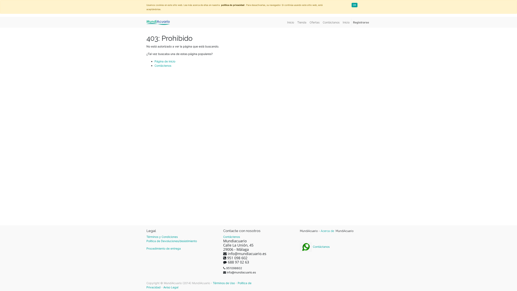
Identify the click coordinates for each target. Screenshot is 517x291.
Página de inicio (164, 61)
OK (354, 4)
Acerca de (328, 231)
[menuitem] (291, 22)
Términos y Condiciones (162, 236)
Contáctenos (162, 65)
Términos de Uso (224, 283)
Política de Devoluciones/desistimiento (171, 241)
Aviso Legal (170, 287)
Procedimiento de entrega (163, 248)
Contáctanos (321, 246)
